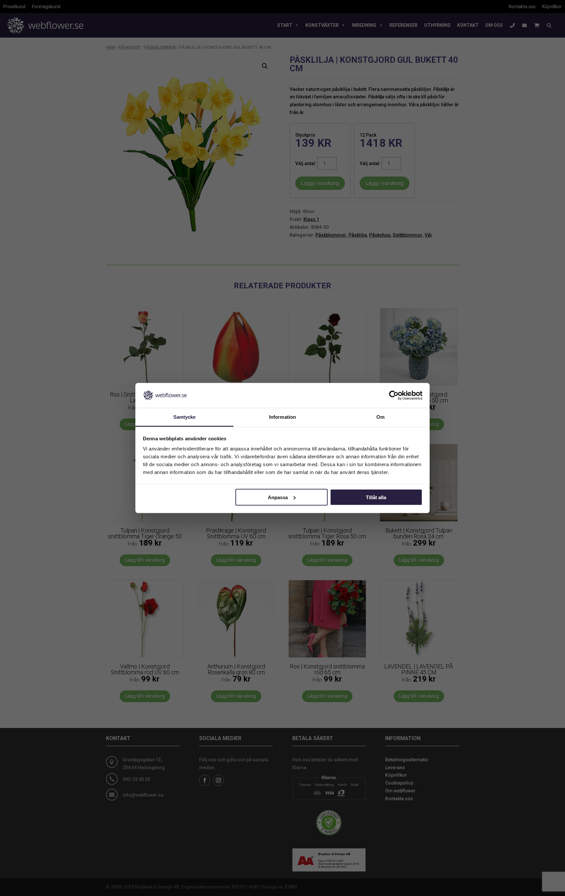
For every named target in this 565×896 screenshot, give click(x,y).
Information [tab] (282, 417)
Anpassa (278, 497)
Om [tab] (380, 417)
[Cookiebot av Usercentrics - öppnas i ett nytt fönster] (393, 395)
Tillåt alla (376, 497)
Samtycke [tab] (184, 417)
